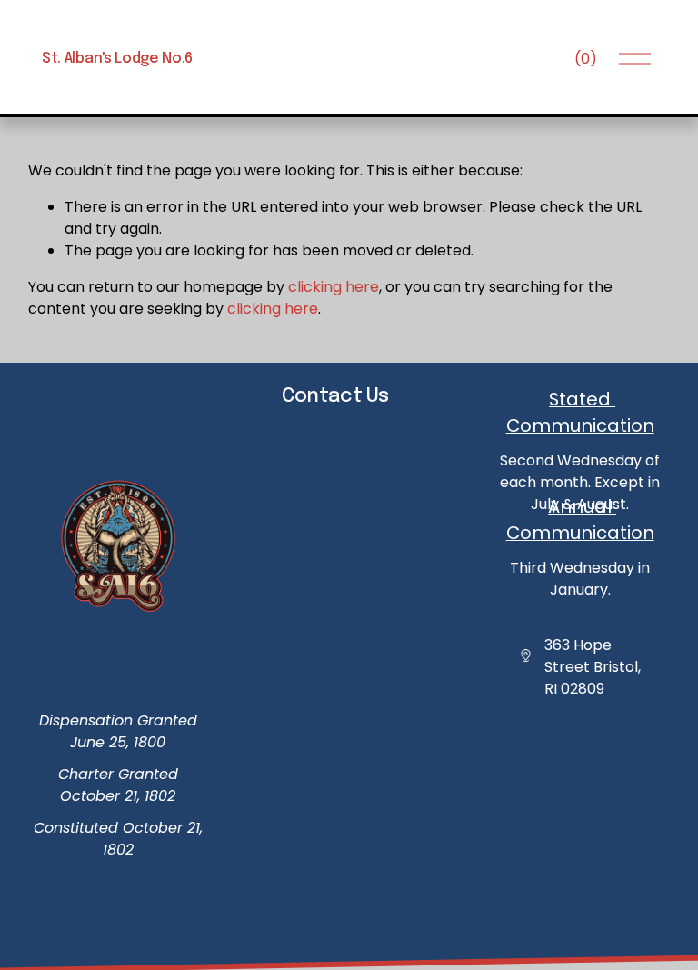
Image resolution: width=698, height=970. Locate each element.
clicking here (333, 286)
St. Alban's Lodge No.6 (117, 58)
